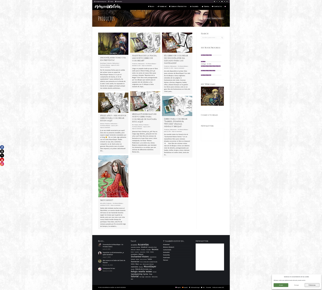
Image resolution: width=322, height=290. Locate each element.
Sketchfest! (106, 200)
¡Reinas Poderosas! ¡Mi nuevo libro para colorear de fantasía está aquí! (144, 118)
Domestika (166, 255)
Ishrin (133, 264)
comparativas (142, 252)
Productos (109, 63)
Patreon (165, 260)
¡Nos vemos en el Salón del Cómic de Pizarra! (114, 261)
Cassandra (137, 252)
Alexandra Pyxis (152, 247)
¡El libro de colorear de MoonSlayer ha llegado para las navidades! (176, 59)
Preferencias (312, 285)
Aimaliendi (144, 247)
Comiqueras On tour (109, 268)
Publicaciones (115, 63)
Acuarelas (143, 245)
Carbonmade (167, 250)
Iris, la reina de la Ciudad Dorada (148, 262)
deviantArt (166, 252)
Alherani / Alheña (135, 249)
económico (134, 254)
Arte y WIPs (103, 203)
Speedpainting (136, 274)
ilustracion (135, 262)
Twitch (111, 1)
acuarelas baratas (135, 247)
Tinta (150, 274)
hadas (150, 259)
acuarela (134, 245)
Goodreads (166, 257)
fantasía (133, 259)
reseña (141, 271)
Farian (137, 259)
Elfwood (140, 254)
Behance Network (168, 247)
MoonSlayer (103, 63)
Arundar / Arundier (146, 249)
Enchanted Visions (140, 257)
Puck (150, 269)
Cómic (147, 252)
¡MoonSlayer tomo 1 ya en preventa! (113, 59)
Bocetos (155, 249)
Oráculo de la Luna (141, 269)
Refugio (134, 272)
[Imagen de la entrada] (99, 245)
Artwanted (166, 244)
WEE (132, 279)
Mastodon (119, 1)
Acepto (281, 285)
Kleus (137, 264)
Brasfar (132, 252)
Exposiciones (153, 257)
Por (105, 65)
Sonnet (154, 272)
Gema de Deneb (143, 259)
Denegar (296, 285)
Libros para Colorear (148, 264)
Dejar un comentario (105, 67)
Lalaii (141, 264)
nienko (132, 269)
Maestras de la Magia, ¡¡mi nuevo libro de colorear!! (144, 58)
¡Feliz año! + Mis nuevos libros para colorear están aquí (113, 118)
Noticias (141, 124)
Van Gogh (141, 277)
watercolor (148, 277)
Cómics (152, 252)
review (149, 272)
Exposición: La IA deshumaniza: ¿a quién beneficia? (113, 253)
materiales (134, 267)
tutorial (135, 276)
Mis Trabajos (135, 124)
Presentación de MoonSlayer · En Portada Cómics (113, 245)
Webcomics (155, 277)
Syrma (145, 274)
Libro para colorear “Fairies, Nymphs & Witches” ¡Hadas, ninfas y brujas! (175, 123)
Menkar (141, 267)
